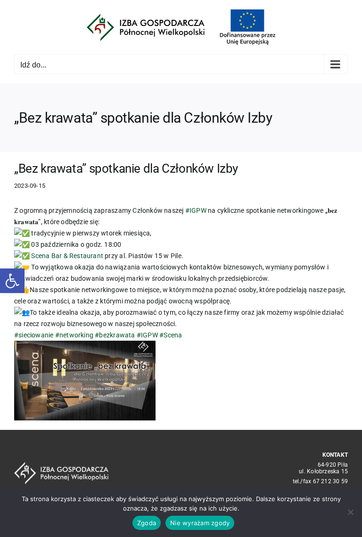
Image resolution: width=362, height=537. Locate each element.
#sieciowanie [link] (34, 335)
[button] (12, 280)
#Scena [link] (170, 335)
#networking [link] (74, 335)
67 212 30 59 (330, 481)
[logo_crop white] (61, 465)
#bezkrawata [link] (115, 335)
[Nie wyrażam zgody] (350, 512)
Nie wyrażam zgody (200, 523)
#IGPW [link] (195, 210)
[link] (67, 256)
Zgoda (146, 523)
